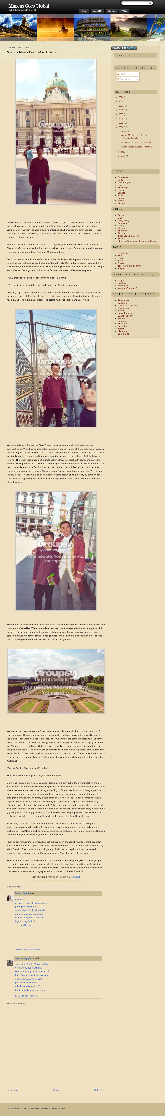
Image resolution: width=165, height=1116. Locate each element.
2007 (121, 114)
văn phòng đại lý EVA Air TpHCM (32, 964)
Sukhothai (123, 326)
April (123, 156)
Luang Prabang (126, 315)
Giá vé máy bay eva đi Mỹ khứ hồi (32, 971)
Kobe (120, 255)
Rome (121, 200)
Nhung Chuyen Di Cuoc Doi (29, 917)
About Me (97, 11)
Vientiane (122, 331)
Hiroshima (123, 253)
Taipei (121, 328)
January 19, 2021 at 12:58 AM (26, 996)
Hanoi (121, 310)
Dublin (121, 185)
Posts (122, 74)
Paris (120, 195)
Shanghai (122, 230)
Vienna (121, 203)
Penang (122, 321)
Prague (121, 198)
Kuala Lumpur (125, 313)
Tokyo (121, 268)
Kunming (122, 223)
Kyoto (121, 258)
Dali (120, 217)
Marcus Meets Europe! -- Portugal (136, 147)
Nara (120, 260)
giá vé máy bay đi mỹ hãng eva (31, 903)
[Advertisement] (44, 1081)
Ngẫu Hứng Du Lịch (25, 921)
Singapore (123, 323)
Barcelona (123, 177)
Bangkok (122, 303)
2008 (121, 110)
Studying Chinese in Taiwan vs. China (137, 241)
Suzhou (122, 233)
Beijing (121, 215)
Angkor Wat (124, 300)
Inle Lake (122, 283)
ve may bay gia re (24, 958)
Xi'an (120, 238)
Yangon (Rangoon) (127, 288)
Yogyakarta (123, 334)
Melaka (121, 318)
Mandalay (123, 285)
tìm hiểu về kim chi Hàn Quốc (30, 990)
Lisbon (121, 190)
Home (84, 11)
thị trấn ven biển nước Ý (27, 986)
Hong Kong (123, 220)
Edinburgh (123, 187)
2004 (121, 127)
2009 (121, 106)
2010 (121, 101)
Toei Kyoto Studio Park (129, 265)
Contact (112, 11)
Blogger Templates (58, 1108)
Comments (124, 79)
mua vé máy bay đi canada (29, 914)
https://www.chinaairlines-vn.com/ (32, 975)
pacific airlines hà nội (26, 982)
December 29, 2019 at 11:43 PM (27, 950)
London (122, 192)
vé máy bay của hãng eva (28, 967)
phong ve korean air (25, 906)
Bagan (121, 280)
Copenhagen (124, 182)
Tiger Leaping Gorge (128, 236)
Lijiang (121, 225)
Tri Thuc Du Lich (23, 925)
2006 (121, 118)
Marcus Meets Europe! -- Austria (31, 52)
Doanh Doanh (22, 893)
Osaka (121, 263)
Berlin (121, 180)
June (123, 131)
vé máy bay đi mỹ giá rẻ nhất (30, 910)
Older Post (99, 1090)
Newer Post (13, 1090)
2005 (121, 123)
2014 (121, 97)
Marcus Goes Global (28, 6)
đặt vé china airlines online (28, 979)
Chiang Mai (123, 308)
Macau (121, 228)
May (123, 152)
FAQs (124, 11)
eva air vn (20, 899)
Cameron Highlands (128, 305)
